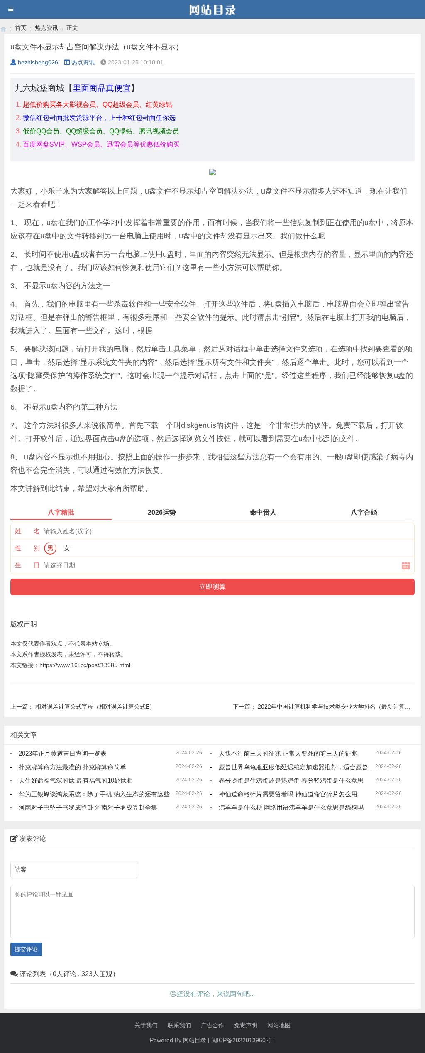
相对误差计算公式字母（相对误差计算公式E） (95, 706)
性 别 (27, 548)
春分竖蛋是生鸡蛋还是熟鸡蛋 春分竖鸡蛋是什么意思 (291, 780)
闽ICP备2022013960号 (241, 1040)
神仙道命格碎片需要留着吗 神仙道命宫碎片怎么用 (288, 794)
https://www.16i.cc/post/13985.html (84, 665)
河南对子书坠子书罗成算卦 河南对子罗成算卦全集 (88, 807)
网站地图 (279, 1025)
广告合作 (212, 1025)
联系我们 (179, 1025)
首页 (21, 28)
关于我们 (146, 1025)
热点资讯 (46, 28)
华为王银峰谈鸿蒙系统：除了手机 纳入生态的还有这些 (94, 794)
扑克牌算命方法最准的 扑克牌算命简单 (72, 767)
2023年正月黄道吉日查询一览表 (63, 753)
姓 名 (27, 531)
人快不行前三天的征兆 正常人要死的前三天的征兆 (288, 753)
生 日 (27, 565)
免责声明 (245, 1025)
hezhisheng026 (38, 62)
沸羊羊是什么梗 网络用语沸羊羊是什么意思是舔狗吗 (291, 807)
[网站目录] (3, 28)
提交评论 (26, 949)
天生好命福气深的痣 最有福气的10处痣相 (76, 780)
